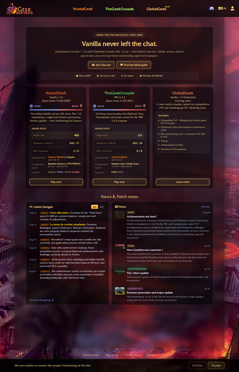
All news (205, 206)
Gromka (75, 172)
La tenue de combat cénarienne (68, 224)
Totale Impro (133, 163)
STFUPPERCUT (73, 163)
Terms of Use (91, 355)
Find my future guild (135, 64)
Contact (151, 355)
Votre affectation (59, 212)
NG (94, 207)
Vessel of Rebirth (56, 157)
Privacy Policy (132, 355)
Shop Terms (111, 355)
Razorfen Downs (56, 163)
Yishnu (60, 172)
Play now (56, 181)
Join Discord (103, 64)
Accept (216, 365)
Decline (197, 365)
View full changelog (39, 300)
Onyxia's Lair (117, 163)
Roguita (70, 157)
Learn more (182, 181)
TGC (102, 207)
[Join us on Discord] (211, 8)
